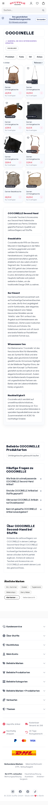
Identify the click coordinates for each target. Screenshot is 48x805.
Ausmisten (29, 776)
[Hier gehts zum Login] (31, 3)
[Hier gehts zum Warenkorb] (43, 3)
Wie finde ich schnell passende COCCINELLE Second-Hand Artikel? (21, 481)
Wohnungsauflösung (12, 776)
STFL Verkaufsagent (24, 767)
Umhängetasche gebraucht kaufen (23, 455)
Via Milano (12, 48)
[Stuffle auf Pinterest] (27, 791)
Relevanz (38, 63)
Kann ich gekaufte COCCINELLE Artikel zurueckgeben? (21, 510)
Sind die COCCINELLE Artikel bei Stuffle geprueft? (22, 492)
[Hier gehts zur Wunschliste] (37, 3)
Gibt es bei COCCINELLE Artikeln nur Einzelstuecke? (22, 501)
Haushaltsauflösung (33, 774)
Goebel (24, 587)
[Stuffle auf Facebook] (20, 791)
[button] (3, 3)
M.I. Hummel (11, 587)
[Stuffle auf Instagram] (12, 791)
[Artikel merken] (7, 68)
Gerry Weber (25, 592)
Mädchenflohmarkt (34, 764)
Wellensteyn (10, 592)
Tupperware (36, 587)
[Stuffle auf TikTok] (35, 791)
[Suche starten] (43, 10)
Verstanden (41, 19)
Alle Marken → (12, 597)
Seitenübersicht (29, 597)
